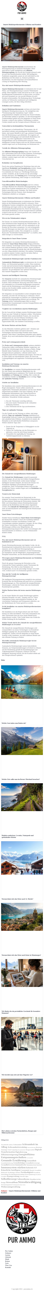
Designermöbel (30, 1150)
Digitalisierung (21, 1152)
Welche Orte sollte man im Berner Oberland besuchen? (21, 779)
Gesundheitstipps (19, 1163)
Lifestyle (8, 1257)
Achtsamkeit (17, 1144)
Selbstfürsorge (9, 1178)
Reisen (7, 1261)
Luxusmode (25, 1170)
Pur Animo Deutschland (11, 1275)
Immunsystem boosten (34, 1165)
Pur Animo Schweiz (10, 1279)
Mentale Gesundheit (35, 1170)
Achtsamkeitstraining (17, 1147)
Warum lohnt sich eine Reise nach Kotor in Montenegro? (21, 955)
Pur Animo (9, 1251)
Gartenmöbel (29, 1157)
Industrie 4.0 (31, 1168)
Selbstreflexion (23, 1179)
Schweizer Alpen (24, 1176)
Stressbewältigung (29, 1182)
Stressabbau (12, 1182)
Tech (6, 1263)
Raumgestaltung (13, 1176)
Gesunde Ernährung (13, 1160)
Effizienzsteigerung (9, 1154)
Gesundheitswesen (8, 1165)
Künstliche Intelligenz (11, 1170)
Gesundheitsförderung (7, 1163)
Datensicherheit (21, 1149)
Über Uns (8, 1265)
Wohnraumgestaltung (10, 1187)
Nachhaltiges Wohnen (14, 1172)
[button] (22, 18)
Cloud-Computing (12, 1150)
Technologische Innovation (18, 1184)
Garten (7, 1255)
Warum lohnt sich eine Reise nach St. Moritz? (17, 899)
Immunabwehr (20, 1165)
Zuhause (4, 1191)
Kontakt (8, 1267)
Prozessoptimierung (30, 1174)
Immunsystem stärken (13, 1167)
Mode (7, 1259)
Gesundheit (31, 1161)
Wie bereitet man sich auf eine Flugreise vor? (17, 1075)
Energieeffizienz (27, 1154)
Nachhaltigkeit (27, 1172)
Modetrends (4, 1172)
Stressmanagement (6, 1184)
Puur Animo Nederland (11, 1284)
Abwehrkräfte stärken (7, 1144)
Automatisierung (31, 1147)
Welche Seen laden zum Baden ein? (14, 723)
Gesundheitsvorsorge (33, 1163)
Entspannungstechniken (13, 1157)
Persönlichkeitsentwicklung (16, 1174)
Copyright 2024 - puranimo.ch (22, 1289)
